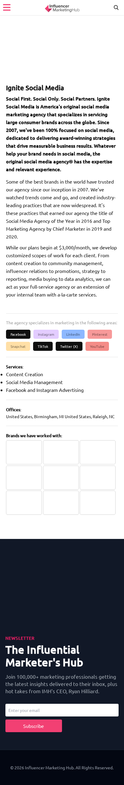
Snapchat (18, 346)
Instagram (46, 334)
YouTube (97, 346)
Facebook (18, 334)
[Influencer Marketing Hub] (62, 7)
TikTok (43, 346)
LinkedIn (73, 334)
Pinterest (99, 334)
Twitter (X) (69, 346)
